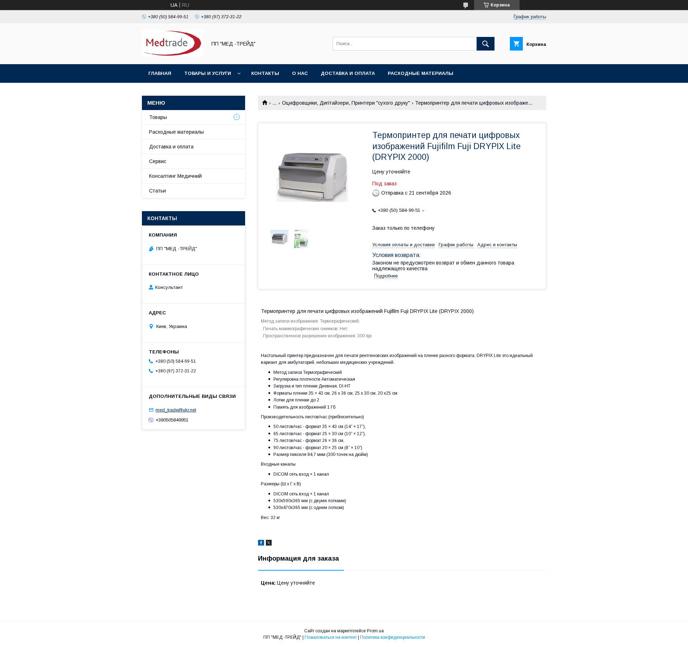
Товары (158, 117)
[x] (269, 544)
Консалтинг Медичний (175, 176)
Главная (159, 73)
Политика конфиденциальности (392, 637)
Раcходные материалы (176, 132)
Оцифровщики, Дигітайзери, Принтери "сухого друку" (346, 103)
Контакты (265, 73)
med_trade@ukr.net (176, 410)
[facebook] (261, 544)
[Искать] (485, 44)
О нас (300, 73)
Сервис (157, 161)
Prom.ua (375, 630)
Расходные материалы (420, 73)
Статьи (157, 191)
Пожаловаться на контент (331, 637)
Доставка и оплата (348, 73)
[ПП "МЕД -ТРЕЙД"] (172, 55)
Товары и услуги (207, 73)
